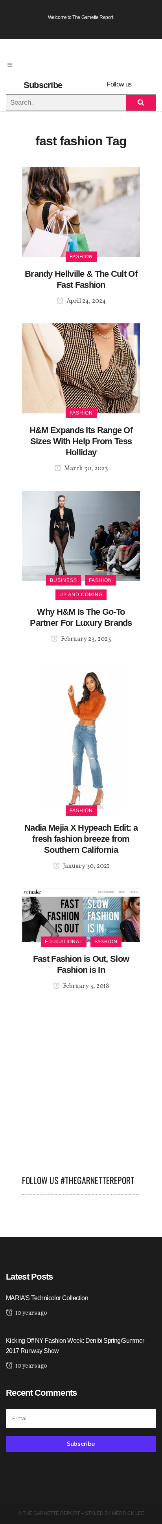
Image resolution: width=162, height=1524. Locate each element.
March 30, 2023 (85, 468)
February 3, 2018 (85, 986)
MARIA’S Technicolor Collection (47, 1298)
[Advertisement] (81, 1078)
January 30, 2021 (85, 866)
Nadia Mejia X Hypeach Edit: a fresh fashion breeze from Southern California (81, 839)
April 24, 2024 (85, 301)
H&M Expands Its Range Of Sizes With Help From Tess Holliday (81, 441)
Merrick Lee (128, 1513)
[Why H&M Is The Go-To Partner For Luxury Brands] (81, 535)
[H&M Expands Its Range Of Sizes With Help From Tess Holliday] (81, 367)
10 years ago (30, 1313)
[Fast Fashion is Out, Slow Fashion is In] (81, 914)
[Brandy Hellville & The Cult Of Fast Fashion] (81, 211)
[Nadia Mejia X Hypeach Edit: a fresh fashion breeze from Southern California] (81, 735)
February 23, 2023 (85, 639)
